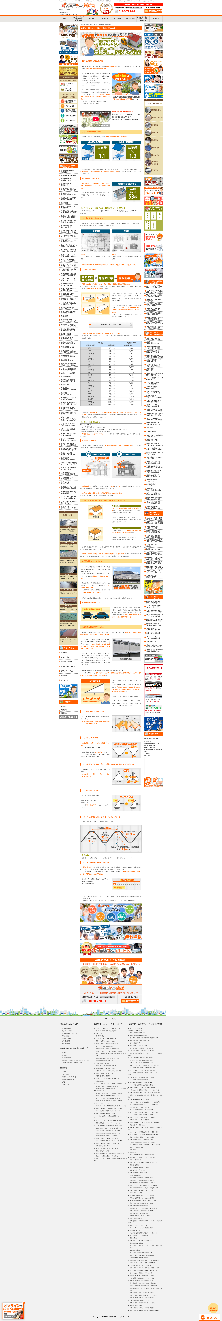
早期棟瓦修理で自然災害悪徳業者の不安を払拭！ (68, 274)
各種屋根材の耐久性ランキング (138, 1243)
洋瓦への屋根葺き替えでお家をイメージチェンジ (68, 413)
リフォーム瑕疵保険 (67, 1038)
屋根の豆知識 (65, 384)
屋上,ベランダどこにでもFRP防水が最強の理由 (69, 245)
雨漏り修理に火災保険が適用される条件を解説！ (154, 498)
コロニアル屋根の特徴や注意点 (151, 387)
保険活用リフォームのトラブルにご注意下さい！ (143, 1262)
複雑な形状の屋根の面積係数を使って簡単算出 (68, 312)
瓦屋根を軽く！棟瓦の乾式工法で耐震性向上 (142, 1180)
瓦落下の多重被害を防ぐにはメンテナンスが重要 (154, 448)
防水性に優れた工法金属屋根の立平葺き (67, 294)
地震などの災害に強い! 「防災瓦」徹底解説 (153, 471)
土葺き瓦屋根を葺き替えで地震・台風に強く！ (68, 269)
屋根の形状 (64, 316)
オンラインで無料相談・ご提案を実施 (106, 1031)
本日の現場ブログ (66, 1057)
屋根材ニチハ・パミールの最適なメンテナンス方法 (154, 410)
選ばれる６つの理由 (67, 1031)
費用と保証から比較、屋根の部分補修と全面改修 (154, 356)
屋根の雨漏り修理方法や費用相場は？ (68, 458)
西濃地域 (64, 710)
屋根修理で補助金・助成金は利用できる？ (153, 507)
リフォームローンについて (103, 1103)
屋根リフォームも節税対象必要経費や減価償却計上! (154, 650)
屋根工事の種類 (153, 103)
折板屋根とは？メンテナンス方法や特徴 (154, 396)
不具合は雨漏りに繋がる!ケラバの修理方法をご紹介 (144, 1134)
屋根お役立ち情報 (151, 440)
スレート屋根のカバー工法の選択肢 (154, 378)
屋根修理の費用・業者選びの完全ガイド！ (68, 179)
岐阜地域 (64, 706)
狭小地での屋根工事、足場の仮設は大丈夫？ (142, 1060)
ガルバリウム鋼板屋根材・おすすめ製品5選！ (142, 1067)
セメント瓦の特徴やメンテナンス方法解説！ (68, 260)
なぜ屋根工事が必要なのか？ (154, 338)
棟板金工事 (156, 155)
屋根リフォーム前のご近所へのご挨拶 (152, 527)
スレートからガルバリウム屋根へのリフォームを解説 (154, 291)
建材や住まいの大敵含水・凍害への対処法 (68, 342)
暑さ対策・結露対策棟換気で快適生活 (140, 1167)
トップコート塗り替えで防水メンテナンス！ (68, 502)
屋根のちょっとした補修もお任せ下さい (107, 1043)
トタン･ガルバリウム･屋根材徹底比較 (68, 424)
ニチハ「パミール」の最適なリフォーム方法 (142, 1050)
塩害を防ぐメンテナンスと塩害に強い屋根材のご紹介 (144, 1268)
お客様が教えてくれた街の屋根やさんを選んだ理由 (75, 1060)
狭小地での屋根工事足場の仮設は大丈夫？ (153, 423)
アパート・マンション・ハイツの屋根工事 (107, 1078)
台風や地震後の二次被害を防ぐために (154, 457)
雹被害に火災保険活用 (136, 1305)
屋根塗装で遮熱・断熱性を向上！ (139, 1172)
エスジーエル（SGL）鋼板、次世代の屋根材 (142, 1255)
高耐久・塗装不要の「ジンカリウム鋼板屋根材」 (143, 1198)
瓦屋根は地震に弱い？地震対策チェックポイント (154, 466)
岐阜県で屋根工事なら (68, 666)
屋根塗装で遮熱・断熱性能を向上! (153, 489)
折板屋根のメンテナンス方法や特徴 (140, 1107)
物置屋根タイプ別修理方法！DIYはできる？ (153, 602)
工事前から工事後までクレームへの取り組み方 (154, 531)
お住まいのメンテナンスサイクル (139, 1225)
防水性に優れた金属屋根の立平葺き (140, 1257)
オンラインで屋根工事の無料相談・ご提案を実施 (154, 518)
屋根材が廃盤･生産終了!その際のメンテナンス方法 (144, 1139)
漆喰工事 (155, 125)
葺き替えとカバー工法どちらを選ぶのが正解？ (154, 365)
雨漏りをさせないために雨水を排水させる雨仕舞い (144, 1285)
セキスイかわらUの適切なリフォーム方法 (141, 1048)
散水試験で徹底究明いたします (104, 1060)
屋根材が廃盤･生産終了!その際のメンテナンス (68, 408)
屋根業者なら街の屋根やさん (69, 1077)
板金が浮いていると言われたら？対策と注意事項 (154, 558)
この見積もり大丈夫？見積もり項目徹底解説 (153, 536)
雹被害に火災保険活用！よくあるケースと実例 (154, 502)
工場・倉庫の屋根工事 (153, 633)
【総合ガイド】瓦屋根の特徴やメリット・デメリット (144, 1090)
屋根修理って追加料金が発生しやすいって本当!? (154, 562)
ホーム (65, 19)
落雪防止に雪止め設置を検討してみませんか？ (108, 1133)
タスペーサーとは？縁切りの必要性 (67, 226)
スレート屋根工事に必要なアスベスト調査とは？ (68, 497)
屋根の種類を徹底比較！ (150, 369)
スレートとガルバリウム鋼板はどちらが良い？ (154, 286)
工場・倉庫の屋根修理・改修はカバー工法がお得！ (154, 611)
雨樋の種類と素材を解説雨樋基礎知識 (68, 492)
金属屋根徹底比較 (135, 1250)
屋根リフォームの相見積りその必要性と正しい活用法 (154, 522)
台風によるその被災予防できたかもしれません (154, 444)
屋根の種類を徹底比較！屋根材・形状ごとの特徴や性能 (145, 1092)
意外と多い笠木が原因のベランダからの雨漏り (68, 216)
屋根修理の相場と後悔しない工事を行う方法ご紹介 (110, 1093)
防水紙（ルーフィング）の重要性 (139, 1235)
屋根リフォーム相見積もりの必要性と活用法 (108, 1098)
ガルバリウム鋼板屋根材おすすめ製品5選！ (154, 313)
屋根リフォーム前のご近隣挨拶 (104, 1046)
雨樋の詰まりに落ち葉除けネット (105, 1146)
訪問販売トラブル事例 (153, 549)
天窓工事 (155, 170)
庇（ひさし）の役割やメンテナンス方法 (68, 468)
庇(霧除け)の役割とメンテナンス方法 (67, 284)
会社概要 (156, 19)
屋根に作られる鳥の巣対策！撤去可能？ (154, 629)
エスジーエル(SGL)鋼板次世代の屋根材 (68, 434)
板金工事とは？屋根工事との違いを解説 (68, 194)
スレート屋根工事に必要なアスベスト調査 (141, 1190)
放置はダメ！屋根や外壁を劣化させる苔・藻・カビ (144, 1270)
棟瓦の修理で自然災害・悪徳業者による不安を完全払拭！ (146, 1144)
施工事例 (91, 19)
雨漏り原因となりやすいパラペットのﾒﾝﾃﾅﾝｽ (68, 240)
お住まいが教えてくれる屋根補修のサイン (154, 360)
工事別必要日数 (151, 431)
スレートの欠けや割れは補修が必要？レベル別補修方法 (145, 1102)
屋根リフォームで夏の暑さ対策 (104, 1073)
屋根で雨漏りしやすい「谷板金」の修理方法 (68, 356)
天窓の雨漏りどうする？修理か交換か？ (68, 478)
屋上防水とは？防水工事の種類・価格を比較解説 (68, 250)
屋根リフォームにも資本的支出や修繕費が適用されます (111, 1106)
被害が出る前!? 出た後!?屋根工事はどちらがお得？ (154, 540)
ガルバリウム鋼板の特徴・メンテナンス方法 (142, 1195)
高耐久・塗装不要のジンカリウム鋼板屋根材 (68, 444)
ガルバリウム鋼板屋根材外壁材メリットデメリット (154, 322)
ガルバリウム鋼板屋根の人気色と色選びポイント (143, 1085)
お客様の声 (104, 19)
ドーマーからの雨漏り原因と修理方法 (68, 473)
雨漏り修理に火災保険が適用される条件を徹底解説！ (144, 1310)
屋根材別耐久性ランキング (66, 393)
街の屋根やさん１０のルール (69, 1033)
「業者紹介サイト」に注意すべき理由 (153, 576)
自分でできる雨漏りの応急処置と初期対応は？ (154, 493)
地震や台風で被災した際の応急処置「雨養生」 (68, 298)
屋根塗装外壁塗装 (155, 163)
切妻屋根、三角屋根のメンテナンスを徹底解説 (68, 325)
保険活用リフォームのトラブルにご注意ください (154, 571)
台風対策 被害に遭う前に (103, 1063)
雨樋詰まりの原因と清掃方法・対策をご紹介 (108, 1143)
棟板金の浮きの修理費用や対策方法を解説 (68, 198)
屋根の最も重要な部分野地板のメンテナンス (68, 380)
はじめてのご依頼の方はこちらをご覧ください (108, 1028)
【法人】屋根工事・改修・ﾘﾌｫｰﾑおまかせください (154, 645)
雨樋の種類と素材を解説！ (103, 1151)
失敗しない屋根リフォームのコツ (153, 342)
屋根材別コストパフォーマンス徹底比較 (68, 388)
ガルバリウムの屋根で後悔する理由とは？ (68, 429)
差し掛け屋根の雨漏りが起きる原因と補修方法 (68, 329)
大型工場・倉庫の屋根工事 (103, 1076)
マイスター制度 (66, 1043)
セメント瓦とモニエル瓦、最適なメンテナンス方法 (144, 1112)
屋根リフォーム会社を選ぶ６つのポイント (154, 436)
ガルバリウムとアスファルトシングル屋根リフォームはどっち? (69, 418)
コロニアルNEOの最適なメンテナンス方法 (154, 419)
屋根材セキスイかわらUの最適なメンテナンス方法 (154, 414)
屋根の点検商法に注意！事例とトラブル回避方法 (154, 553)
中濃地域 (64, 713)
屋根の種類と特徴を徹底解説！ (67, 171)
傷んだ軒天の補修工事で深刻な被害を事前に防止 (68, 221)
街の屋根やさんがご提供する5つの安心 (78, 18)
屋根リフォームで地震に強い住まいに (106, 1065)
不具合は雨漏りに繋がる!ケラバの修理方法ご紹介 (69, 211)
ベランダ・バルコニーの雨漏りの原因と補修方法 (68, 255)
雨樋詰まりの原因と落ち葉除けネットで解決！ (154, 624)
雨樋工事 (155, 132)
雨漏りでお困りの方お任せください (105, 1041)
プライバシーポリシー (68, 671)
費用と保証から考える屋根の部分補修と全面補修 (109, 1108)
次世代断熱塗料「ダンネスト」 (151, 484)
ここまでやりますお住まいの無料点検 (143, 18)
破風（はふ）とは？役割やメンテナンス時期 (68, 507)
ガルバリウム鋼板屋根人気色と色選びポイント (154, 309)
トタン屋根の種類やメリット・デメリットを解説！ (144, 1104)
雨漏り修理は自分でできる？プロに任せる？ (68, 189)
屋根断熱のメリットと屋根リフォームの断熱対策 (68, 487)
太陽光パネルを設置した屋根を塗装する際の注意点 (110, 1153)
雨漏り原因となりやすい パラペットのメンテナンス (110, 1123)
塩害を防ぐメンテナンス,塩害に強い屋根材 (69, 398)
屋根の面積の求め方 (67, 308)
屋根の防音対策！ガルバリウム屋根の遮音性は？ (154, 327)
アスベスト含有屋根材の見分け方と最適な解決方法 (144, 1188)
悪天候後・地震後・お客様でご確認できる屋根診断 (144, 1038)
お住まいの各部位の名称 (68, 175)
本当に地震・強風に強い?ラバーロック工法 (69, 303)
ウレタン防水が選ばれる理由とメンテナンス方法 (68, 231)
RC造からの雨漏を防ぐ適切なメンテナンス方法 (143, 1200)
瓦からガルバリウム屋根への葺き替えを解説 (154, 295)
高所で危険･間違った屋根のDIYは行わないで (142, 1203)
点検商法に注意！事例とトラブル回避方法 (107, 1048)
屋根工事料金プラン (101, 1036)
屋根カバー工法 (157, 117)
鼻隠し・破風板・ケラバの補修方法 (68, 207)
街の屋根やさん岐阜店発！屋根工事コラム (73, 1062)
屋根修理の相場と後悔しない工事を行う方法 (153, 347)
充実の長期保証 (66, 1041)
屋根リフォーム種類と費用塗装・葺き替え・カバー (154, 374)
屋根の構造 (64, 203)
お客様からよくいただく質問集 (138, 1045)
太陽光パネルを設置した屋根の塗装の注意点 (154, 401)
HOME (82, 24)
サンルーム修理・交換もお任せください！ (154, 606)
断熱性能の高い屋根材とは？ (66, 482)
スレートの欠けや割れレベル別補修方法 (153, 383)
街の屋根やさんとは (67, 1028)
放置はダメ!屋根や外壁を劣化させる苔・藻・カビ (69, 403)
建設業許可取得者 (66, 661)
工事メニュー (130, 19)
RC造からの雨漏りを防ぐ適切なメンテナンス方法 (69, 463)
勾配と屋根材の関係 (67, 347)
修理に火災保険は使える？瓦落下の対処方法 (154, 453)
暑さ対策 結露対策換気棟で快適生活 (67, 338)
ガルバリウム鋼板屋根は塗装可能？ (154, 300)
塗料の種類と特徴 (153, 668)
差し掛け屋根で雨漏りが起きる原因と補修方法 (143, 1283)
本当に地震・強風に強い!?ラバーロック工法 (142, 1278)
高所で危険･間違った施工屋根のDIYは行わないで (69, 449)
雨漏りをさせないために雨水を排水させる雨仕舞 (68, 351)
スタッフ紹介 (65, 657)
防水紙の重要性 (66, 376)
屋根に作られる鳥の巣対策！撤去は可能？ (107, 1148)
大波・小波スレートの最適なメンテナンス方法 (68, 279)
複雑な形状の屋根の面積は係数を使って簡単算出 (143, 1162)
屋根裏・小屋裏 (66, 334)
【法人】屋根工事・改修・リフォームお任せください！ (111, 1083)
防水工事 (155, 140)
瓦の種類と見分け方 (67, 360)
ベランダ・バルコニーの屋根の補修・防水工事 (108, 1071)
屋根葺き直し (156, 148)
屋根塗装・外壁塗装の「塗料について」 (141, 1040)
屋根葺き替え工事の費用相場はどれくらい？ (154, 351)
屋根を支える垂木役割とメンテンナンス (68, 453)
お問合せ (64, 675)
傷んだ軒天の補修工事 (136, 1218)
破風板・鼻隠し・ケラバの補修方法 (140, 1120)
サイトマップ (65, 680)
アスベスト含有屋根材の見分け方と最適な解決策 (68, 369)
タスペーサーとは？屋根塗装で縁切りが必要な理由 (144, 1132)
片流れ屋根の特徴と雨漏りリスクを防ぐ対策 (68, 320)
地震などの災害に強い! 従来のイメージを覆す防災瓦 (144, 1185)
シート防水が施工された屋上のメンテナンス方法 (68, 236)
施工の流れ (117, 19)
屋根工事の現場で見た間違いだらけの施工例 (153, 475)
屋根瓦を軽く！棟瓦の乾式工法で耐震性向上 (153, 462)
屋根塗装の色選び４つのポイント (151, 480)
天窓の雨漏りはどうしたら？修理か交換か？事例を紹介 (145, 1122)
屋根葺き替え (156, 110)
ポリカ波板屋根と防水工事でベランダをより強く (154, 615)
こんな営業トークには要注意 (153, 545)
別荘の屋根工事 (151, 641)
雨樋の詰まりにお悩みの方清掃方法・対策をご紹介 (154, 620)
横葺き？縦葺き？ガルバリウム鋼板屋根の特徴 (154, 318)
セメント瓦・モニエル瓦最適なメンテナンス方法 (68, 265)
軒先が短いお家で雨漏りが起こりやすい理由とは (68, 364)
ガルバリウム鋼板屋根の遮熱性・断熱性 (154, 304)
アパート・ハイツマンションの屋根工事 (153, 637)
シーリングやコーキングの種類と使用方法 (68, 289)
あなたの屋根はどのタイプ (137, 1032)
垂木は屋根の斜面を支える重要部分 (105, 1113)
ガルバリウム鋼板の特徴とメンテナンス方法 (68, 439)
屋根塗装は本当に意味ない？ (66, 184)
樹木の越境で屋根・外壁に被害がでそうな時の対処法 (154, 567)
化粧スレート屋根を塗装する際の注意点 (152, 405)
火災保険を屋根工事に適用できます (105, 1068)
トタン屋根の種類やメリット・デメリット (153, 392)
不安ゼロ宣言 (65, 1036)
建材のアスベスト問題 (68, 373)
